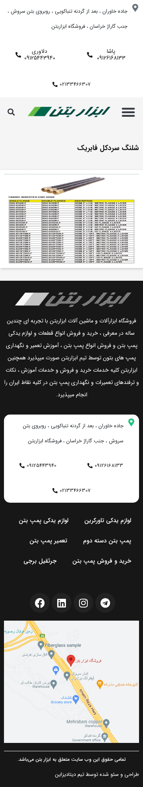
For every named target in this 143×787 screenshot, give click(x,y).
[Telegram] (105, 603)
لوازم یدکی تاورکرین (107, 520)
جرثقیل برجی (39, 561)
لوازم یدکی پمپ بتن (43, 520)
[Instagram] (83, 603)
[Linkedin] (62, 603)
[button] (128, 112)
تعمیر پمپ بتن (48, 541)
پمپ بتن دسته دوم (107, 541)
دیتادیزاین (65, 774)
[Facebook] (40, 603)
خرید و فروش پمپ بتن (101, 561)
